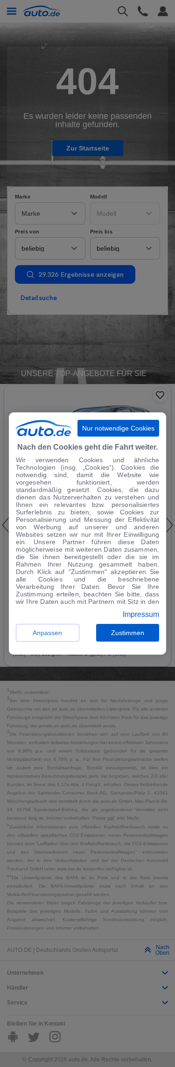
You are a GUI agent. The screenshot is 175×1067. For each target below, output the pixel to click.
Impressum (141, 614)
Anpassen (47, 632)
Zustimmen (127, 632)
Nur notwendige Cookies (118, 428)
